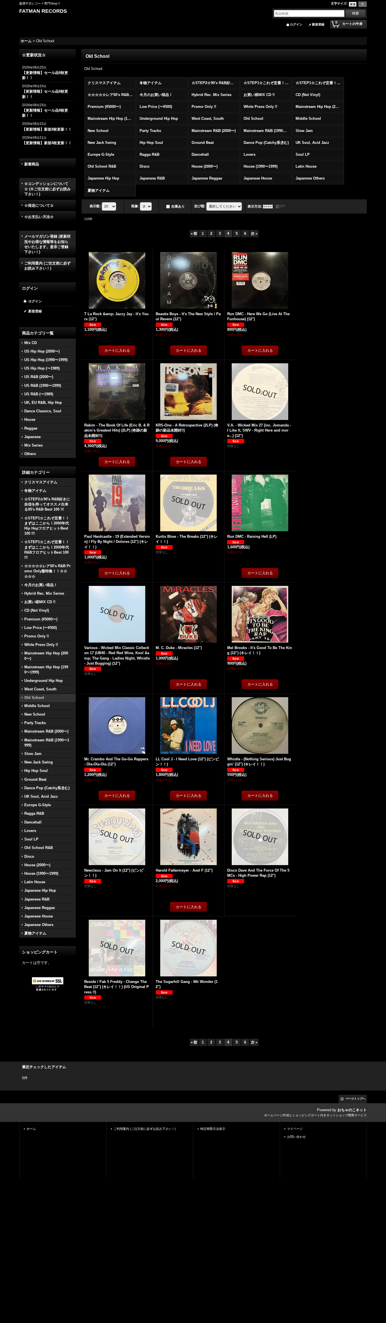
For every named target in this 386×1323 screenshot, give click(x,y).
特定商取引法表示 (212, 1128)
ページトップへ (355, 1098)
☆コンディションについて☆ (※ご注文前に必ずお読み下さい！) (47, 189)
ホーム (31, 1128)
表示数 (95, 206)
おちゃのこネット (352, 1110)
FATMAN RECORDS (43, 11)
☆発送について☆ (39, 205)
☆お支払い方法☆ (39, 217)
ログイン (296, 24)
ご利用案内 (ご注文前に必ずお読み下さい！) (47, 265)
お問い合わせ (296, 1136)
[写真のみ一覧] (269, 206)
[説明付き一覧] (282, 206)
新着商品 (31, 164)
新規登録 (318, 24)
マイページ (295, 1128)
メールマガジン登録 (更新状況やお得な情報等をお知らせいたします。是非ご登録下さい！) (47, 244)
